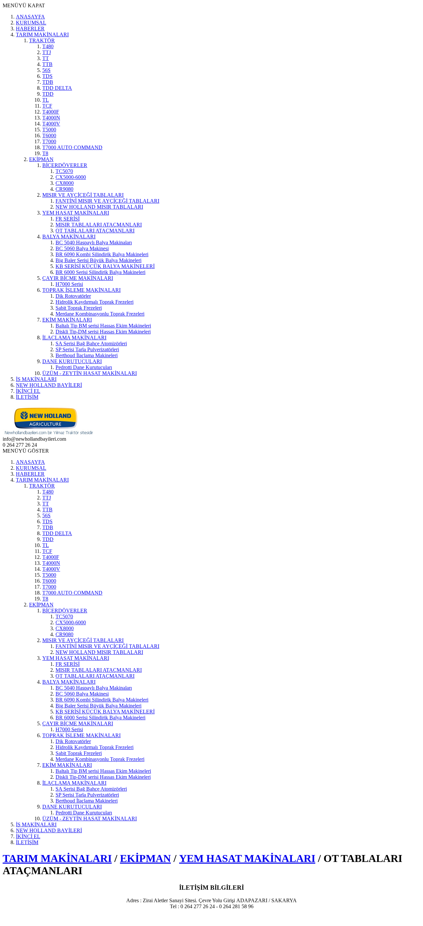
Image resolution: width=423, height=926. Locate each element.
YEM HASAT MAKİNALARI (247, 858)
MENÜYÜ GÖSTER (26, 451)
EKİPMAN (145, 858)
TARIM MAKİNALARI (57, 858)
